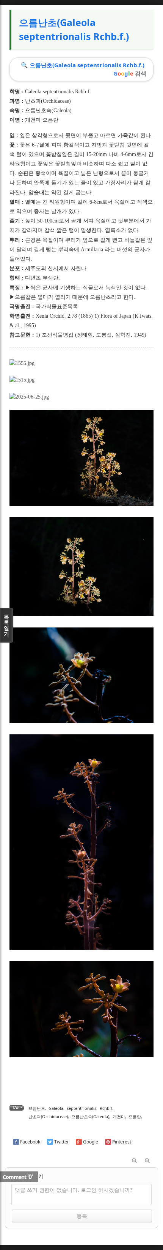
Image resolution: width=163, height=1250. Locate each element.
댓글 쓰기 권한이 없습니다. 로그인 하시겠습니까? (73, 1189)
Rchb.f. (106, 1108)
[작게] (147, 1160)
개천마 (119, 1116)
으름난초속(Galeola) (48, 110)
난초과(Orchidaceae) (48, 101)
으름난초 (36, 1108)
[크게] (134, 1160)
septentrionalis (81, 1108)
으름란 (135, 1116)
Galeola (56, 1108)
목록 (6, 625)
